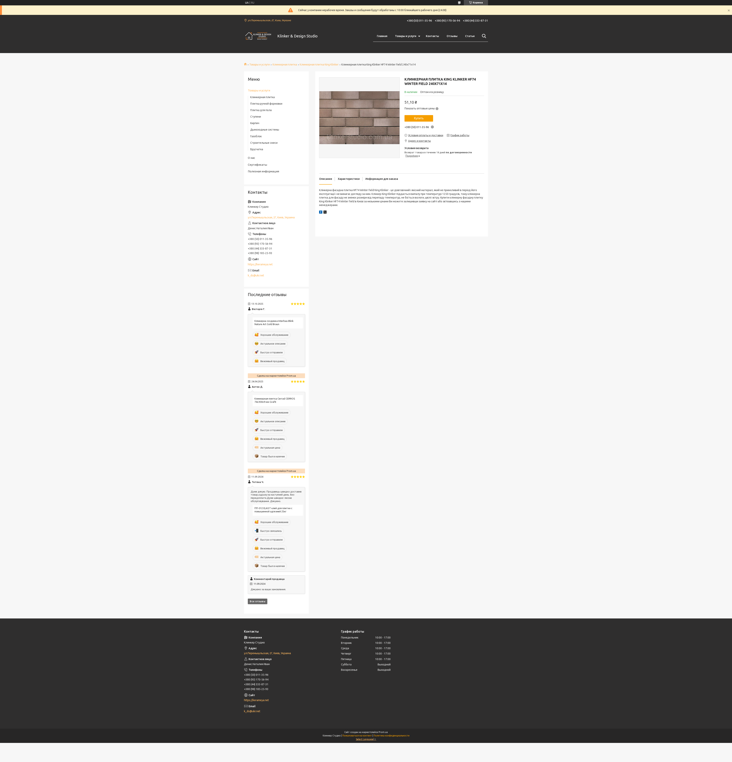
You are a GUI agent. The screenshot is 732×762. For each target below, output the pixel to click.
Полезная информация (263, 171)
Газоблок (256, 136)
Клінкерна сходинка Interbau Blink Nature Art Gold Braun (274, 322)
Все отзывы (257, 601)
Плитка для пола (261, 110)
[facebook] (320, 212)
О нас (251, 157)
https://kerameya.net (260, 264)
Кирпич (254, 123)
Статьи (470, 36)
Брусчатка (256, 149)
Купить (419, 118)
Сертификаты (257, 164)
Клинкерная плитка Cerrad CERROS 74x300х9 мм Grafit (274, 400)
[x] (325, 212)
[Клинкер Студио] (258, 36)
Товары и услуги (405, 36)
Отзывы (452, 36)
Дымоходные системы (264, 129)
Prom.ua (383, 732)
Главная (382, 36)
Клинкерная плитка (285, 64)
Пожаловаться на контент (357, 735)
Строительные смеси (264, 142)
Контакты (432, 36)
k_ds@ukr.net (256, 275)
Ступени (255, 116)
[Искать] (483, 36)
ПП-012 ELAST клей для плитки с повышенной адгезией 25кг (273, 510)
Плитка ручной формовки (266, 103)
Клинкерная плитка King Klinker (319, 64)
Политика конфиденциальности (391, 735)
